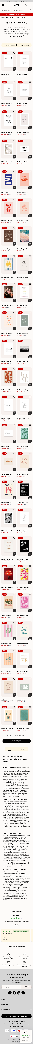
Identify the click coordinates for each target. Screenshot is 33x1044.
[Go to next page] (26, 749)
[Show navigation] (3, 5)
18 (23, 749)
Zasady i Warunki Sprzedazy (16, 1021)
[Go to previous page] (6, 749)
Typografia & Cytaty (19, 17)
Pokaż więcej (16, 741)
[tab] (26, 5)
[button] (26, 1036)
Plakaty (9, 17)
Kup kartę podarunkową (18, 1016)
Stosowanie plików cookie (11, 1024)
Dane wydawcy (24, 1024)
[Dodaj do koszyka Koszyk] (14, 69)
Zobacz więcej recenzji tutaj (16, 946)
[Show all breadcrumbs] (3, 17)
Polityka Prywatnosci (16, 1026)
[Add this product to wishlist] (14, 53)
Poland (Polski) (17, 1036)
